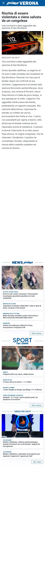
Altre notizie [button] (36, 333)
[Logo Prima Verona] (22, 3)
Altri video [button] (37, 462)
